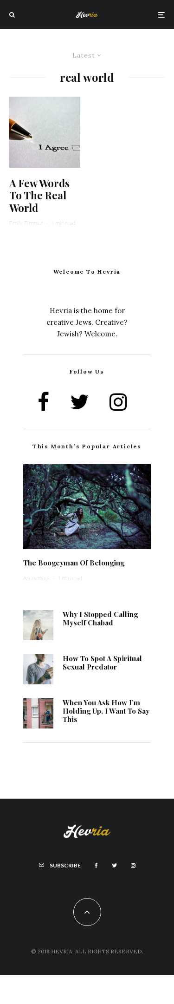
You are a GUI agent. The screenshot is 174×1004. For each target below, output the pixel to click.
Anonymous (36, 578)
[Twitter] (114, 865)
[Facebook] (96, 865)
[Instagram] (133, 865)
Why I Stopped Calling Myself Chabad (100, 618)
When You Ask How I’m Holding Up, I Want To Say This (106, 710)
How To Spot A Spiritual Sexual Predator (102, 662)
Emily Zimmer (26, 222)
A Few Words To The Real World (39, 195)
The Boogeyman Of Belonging (73, 562)
